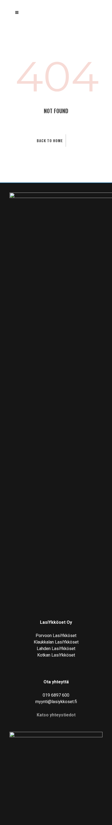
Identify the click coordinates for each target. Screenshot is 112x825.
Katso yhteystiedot (56, 714)
